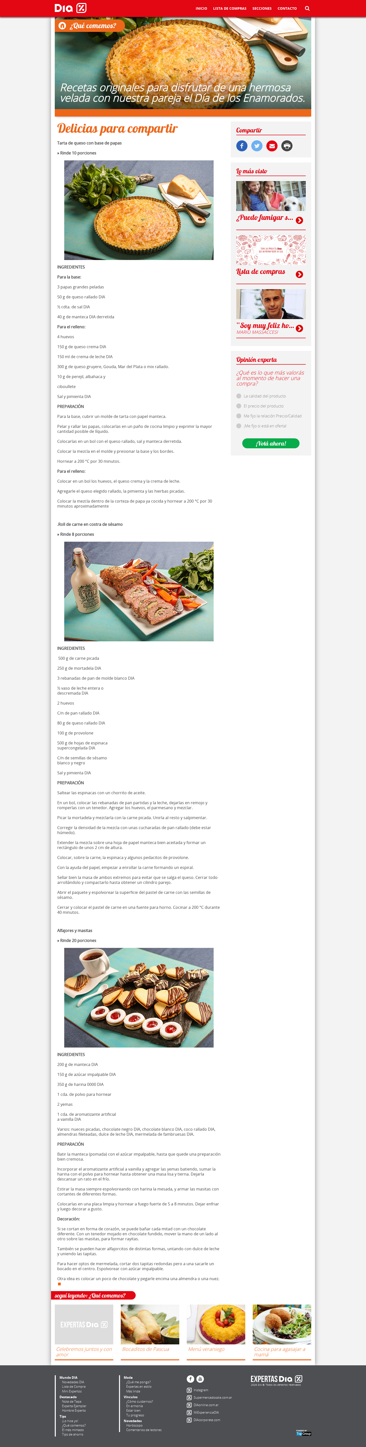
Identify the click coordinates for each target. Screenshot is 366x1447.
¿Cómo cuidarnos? (139, 1401)
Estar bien (133, 1410)
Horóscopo (134, 1425)
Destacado (68, 1397)
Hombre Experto (74, 1410)
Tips (63, 1416)
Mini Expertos (72, 1391)
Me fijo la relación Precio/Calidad (273, 415)
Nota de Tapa (71, 1401)
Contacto (287, 9)
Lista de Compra (74, 1386)
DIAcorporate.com (190, 1420)
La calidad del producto (265, 396)
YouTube (200, 1379)
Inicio (201, 9)
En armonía (134, 1406)
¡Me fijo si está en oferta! (265, 425)
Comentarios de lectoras (144, 1430)
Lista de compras (229, 9)
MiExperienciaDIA (190, 1412)
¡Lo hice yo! (70, 1421)
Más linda (133, 1391)
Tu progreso (135, 1415)
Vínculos (130, 1397)
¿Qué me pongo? (138, 1382)
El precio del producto (264, 405)
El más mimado (73, 1430)
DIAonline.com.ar (190, 1405)
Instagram (190, 1390)
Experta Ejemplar (74, 1406)
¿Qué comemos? (74, 1425)
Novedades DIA (73, 1382)
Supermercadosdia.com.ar (190, 1397)
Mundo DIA (68, 1377)
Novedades (133, 1421)
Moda (128, 1377)
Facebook (190, 1379)
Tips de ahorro (72, 1434)
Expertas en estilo (139, 1386)
